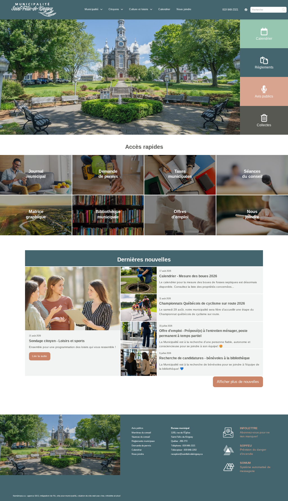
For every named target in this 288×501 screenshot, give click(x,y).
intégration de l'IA (48, 496)
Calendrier (164, 9)
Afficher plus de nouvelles (238, 382)
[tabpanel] (120, 77)
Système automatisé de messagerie (255, 467)
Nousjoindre (252, 214)
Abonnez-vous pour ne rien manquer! (255, 432)
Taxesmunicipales (180, 174)
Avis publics (137, 428)
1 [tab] (120, 130)
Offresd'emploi (180, 214)
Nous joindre (184, 9)
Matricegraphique (36, 214)
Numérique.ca (19, 496)
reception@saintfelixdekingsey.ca (186, 454)
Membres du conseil (141, 432)
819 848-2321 (230, 9)
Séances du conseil (141, 437)
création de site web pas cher (91, 496)
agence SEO (33, 496)
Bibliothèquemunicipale (108, 214)
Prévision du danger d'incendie (253, 449)
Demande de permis (141, 445)
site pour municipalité (66, 496)
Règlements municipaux (143, 441)
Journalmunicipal (36, 174)
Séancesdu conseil (252, 174)
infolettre (109, 496)
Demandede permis (108, 174)
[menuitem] (230, 10)
